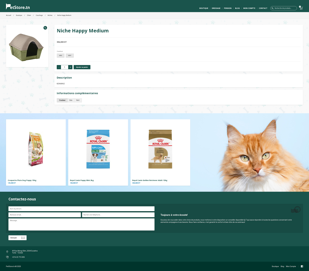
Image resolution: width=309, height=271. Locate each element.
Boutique (203, 8)
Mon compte (249, 8)
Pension (228, 8)
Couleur (60, 51)
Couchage (39, 15)
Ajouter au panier (82, 67)
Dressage (216, 8)
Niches (50, 15)
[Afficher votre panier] (301, 8)
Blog (237, 8)
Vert (69, 55)
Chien (29, 15)
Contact (263, 8)
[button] (45, 28)
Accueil (8, 15)
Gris (60, 55)
